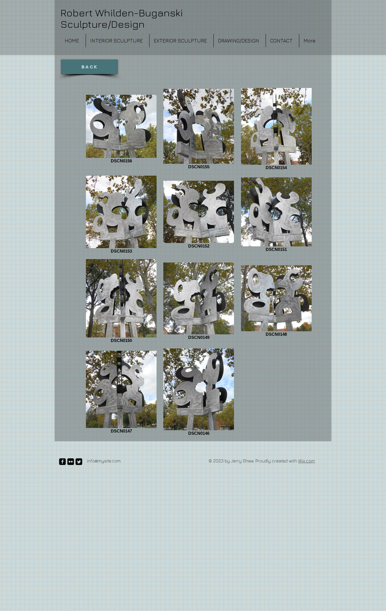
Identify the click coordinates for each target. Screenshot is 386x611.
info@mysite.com (104, 460)
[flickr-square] (70, 461)
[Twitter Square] (78, 461)
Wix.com (306, 460)
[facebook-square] (62, 461)
